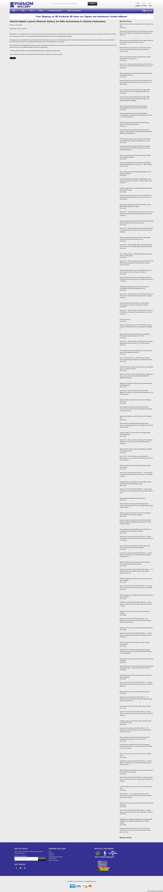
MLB (41, 11)
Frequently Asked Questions (56, 856)
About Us (51, 853)
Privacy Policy (52, 858)
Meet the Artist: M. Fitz (125, 319)
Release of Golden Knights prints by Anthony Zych (132, 498)
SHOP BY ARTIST (74, 11)
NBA (14, 11)
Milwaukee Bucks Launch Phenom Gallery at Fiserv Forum (135, 691)
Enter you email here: (20, 856)
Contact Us (51, 855)
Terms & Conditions (54, 860)
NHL (23, 11)
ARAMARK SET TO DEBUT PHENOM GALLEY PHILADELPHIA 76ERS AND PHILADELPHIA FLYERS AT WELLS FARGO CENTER (136, 821)
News (50, 851)
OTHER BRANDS (55, 11)
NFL (32, 11)
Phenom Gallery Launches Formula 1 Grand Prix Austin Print (135, 706)
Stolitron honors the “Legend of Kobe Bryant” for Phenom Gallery (136, 628)
